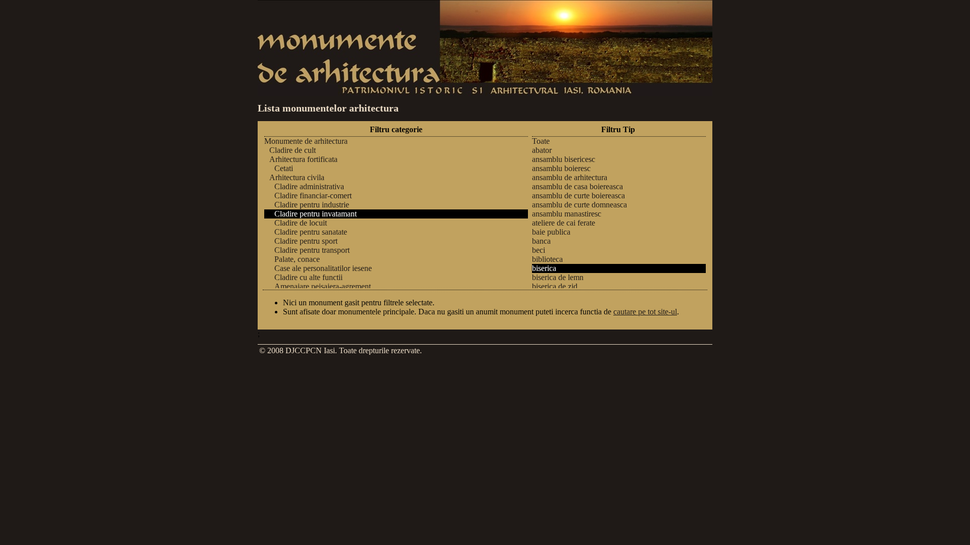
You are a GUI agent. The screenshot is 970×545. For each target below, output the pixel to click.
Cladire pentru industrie (311, 204)
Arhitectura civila (296, 177)
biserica (544, 268)
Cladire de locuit (300, 223)
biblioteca (547, 259)
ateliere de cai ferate (563, 223)
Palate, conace (297, 259)
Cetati (283, 168)
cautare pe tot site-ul (645, 311)
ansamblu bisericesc (563, 159)
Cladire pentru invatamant (315, 213)
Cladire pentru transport (312, 250)
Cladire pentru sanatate (310, 232)
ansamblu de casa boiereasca (577, 186)
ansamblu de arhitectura (569, 177)
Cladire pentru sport (305, 241)
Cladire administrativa (309, 186)
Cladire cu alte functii (308, 277)
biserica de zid (554, 286)
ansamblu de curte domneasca (579, 204)
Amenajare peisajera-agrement (322, 286)
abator (542, 150)
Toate (541, 141)
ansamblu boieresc (561, 168)
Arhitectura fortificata (303, 159)
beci (538, 250)
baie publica (551, 232)
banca (541, 241)
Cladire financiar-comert (313, 195)
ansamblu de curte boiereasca (578, 195)
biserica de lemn (558, 277)
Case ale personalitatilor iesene (323, 268)
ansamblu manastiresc (566, 213)
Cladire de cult (292, 150)
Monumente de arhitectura (306, 141)
